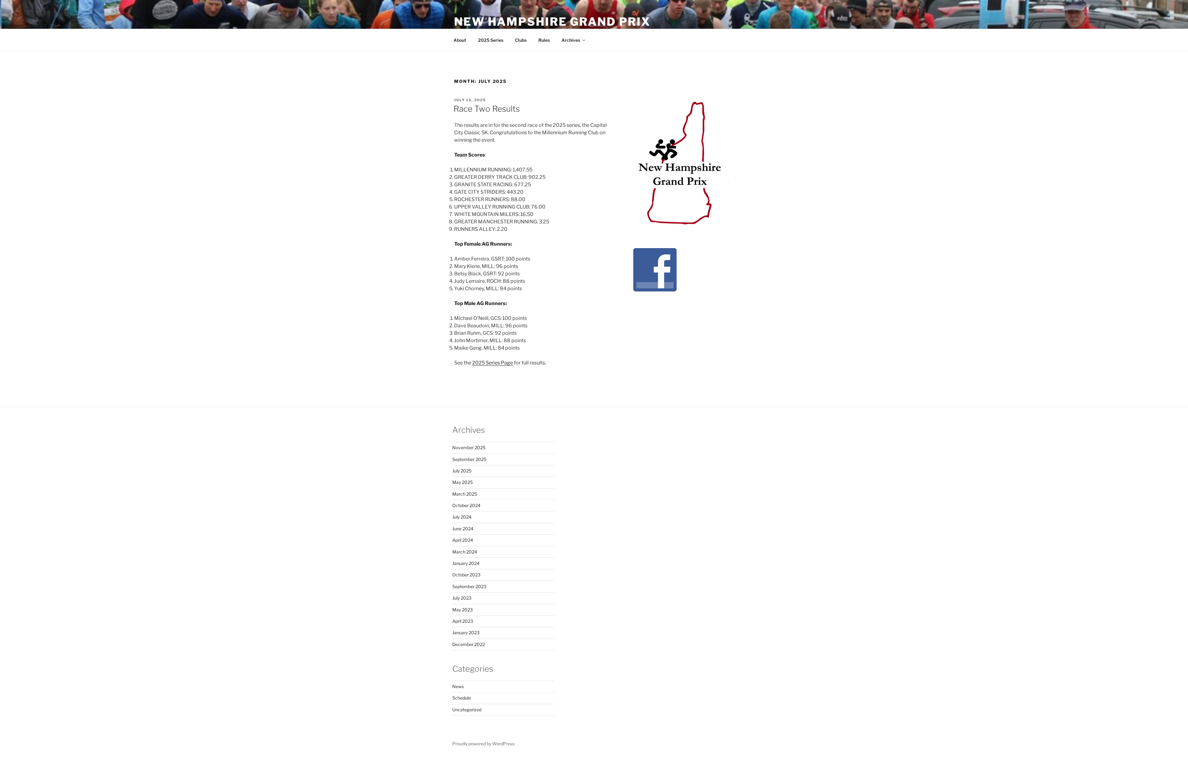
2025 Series (490, 40)
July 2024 (461, 516)
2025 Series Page (492, 363)
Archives (571, 40)
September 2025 (469, 459)
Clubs (521, 40)
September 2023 (469, 586)
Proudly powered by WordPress (483, 743)
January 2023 (466, 632)
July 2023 (461, 598)
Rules (544, 40)
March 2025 (464, 494)
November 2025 (468, 447)
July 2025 (461, 470)
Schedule (461, 697)
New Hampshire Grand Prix (552, 21)
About (460, 40)
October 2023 (466, 574)
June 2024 (462, 528)
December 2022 (468, 644)
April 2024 (462, 540)
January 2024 (466, 563)
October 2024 (466, 505)
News (458, 686)
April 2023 (462, 621)
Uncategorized (466, 709)
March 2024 (464, 551)
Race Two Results (487, 109)
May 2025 (462, 482)
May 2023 (462, 609)
